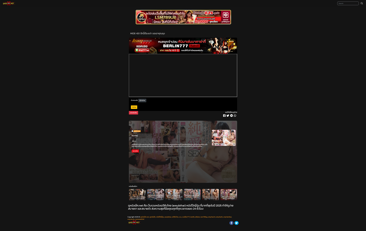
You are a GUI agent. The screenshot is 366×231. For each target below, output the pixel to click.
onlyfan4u (131, 219)
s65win (197, 217)
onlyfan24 (211, 217)
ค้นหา (362, 3)
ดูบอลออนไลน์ (139, 219)
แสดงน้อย (135, 151)
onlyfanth (219, 217)
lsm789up (204, 217)
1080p (134, 107)
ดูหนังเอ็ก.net (144, 217)
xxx (180, 217)
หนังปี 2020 (137, 131)
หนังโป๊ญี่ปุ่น (160, 217)
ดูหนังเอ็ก (153, 217)
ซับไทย (143, 100)
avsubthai (168, 217)
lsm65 (192, 217)
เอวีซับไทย (175, 217)
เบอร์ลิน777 (186, 217)
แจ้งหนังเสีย (133, 113)
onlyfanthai (227, 217)
